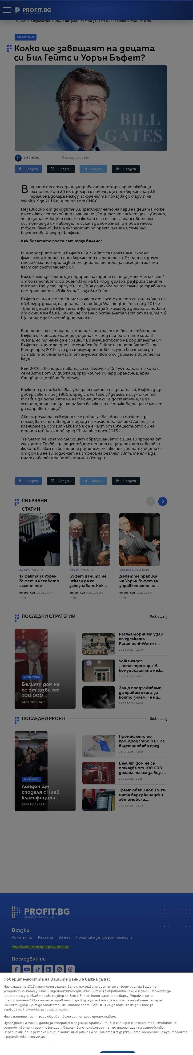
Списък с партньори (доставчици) (32, 1042)
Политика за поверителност (47, 1009)
